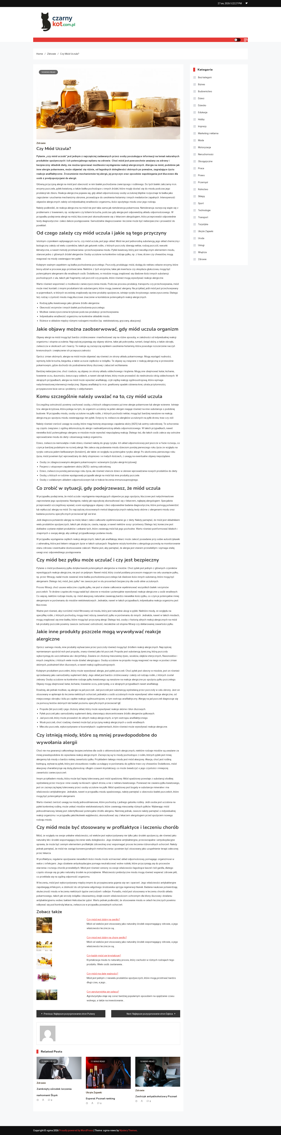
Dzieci (201, 98)
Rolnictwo (203, 189)
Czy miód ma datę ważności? (102, 973)
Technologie (204, 210)
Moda (201, 140)
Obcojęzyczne (205, 161)
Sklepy (201, 196)
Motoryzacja (204, 147)
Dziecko (202, 105)
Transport (203, 217)
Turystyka (203, 224)
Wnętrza (202, 252)
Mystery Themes (128, 1130)
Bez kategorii (205, 77)
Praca (201, 168)
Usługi (201, 245)
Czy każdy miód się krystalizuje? (104, 955)
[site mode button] (237, 39)
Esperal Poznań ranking (100, 1098)
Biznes (201, 84)
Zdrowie (41, 143)
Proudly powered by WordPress (76, 1130)
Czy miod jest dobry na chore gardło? (107, 937)
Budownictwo (205, 91)
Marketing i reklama (208, 133)
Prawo (201, 175)
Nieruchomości (205, 154)
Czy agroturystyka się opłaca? (103, 991)
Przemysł (203, 182)
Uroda (201, 238)
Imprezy (202, 126)
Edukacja (202, 112)
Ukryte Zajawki (94, 1092)
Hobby (201, 119)
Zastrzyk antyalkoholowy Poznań (156, 1096)
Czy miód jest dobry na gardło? (103, 919)
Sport (201, 203)
